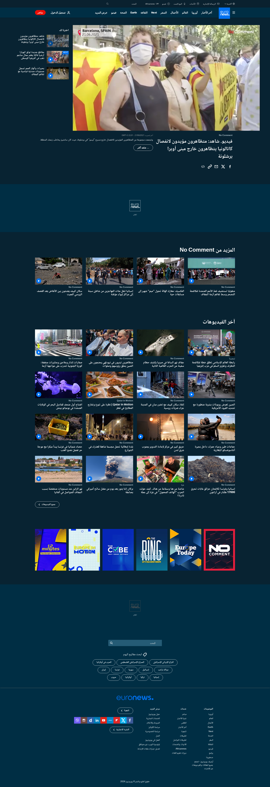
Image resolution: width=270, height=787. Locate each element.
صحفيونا (209, 757)
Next (154, 12)
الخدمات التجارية (153, 719)
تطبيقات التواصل (179, 740)
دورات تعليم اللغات (179, 753)
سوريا (131, 670)
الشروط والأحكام (153, 723)
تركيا (143, 677)
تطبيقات (183, 736)
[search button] (107, 3)
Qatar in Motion (125, 400)
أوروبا (195, 12)
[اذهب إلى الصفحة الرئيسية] (224, 13)
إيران (104, 670)
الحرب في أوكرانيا (104, 662)
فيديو (113, 12)
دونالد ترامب (163, 670)
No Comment (228, 287)
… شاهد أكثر (143, 147)
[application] (166, 78)
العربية (229, 4)
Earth (133, 12)
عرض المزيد (155, 709)
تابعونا (183, 732)
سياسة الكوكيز (154, 727)
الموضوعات (208, 709)
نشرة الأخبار (181, 719)
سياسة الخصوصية (152, 732)
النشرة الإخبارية (122, 730)
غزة (182, 485)
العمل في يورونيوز (152, 740)
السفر (163, 12)
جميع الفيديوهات (48, 504)
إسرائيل (145, 670)
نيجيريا (232, 358)
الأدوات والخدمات (179, 744)
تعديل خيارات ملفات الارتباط (149, 749)
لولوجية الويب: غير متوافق (149, 744)
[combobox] (123, 3)
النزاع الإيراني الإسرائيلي (163, 662)
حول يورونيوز (154, 714)
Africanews (181, 749)
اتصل (158, 736)
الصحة (123, 12)
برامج (211, 753)
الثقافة (144, 12)
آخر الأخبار (206, 12)
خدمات (183, 709)
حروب (113, 677)
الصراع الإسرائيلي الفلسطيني (132, 662)
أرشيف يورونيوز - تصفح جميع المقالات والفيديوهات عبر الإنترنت (202, 765)
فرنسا (117, 670)
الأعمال (174, 12)
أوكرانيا (128, 677)
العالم (185, 12)
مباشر (40, 12)
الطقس (183, 723)
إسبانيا (156, 677)
